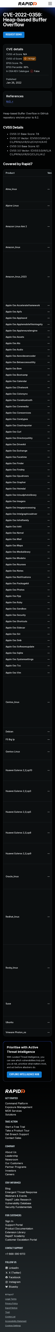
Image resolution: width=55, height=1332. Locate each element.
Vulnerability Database (18, 1203)
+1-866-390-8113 (15, 1253)
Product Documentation (19, 1228)
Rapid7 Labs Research (18, 1199)
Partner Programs (15, 1166)
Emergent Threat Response (21, 1192)
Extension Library (15, 1232)
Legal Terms (10, 1299)
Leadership (11, 1155)
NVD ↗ (9, 101)
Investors (10, 1170)
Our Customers (14, 1163)
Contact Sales (13, 1137)
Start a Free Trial (15, 1126)
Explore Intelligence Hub (24, 1074)
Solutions (10, 1114)
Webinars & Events (16, 1195)
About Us (10, 1152)
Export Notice (11, 1308)
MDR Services (13, 1110)
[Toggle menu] (50, 4)
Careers (9, 1174)
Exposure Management (18, 1107)
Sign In (9, 1221)
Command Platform (16, 1103)
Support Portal (14, 1224)
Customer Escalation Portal (21, 1239)
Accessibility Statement (15, 1321)
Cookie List (10, 1317)
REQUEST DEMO (14, 34)
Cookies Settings (13, 1325)
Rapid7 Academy (15, 1236)
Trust (7, 1312)
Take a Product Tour (17, 1130)
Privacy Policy (11, 1303)
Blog (7, 1188)
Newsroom (11, 1159)
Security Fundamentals (18, 1207)
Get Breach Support (17, 1134)
